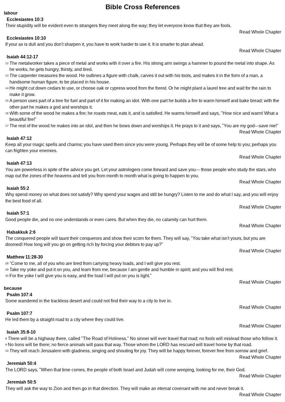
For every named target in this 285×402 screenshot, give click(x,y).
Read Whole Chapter (260, 32)
